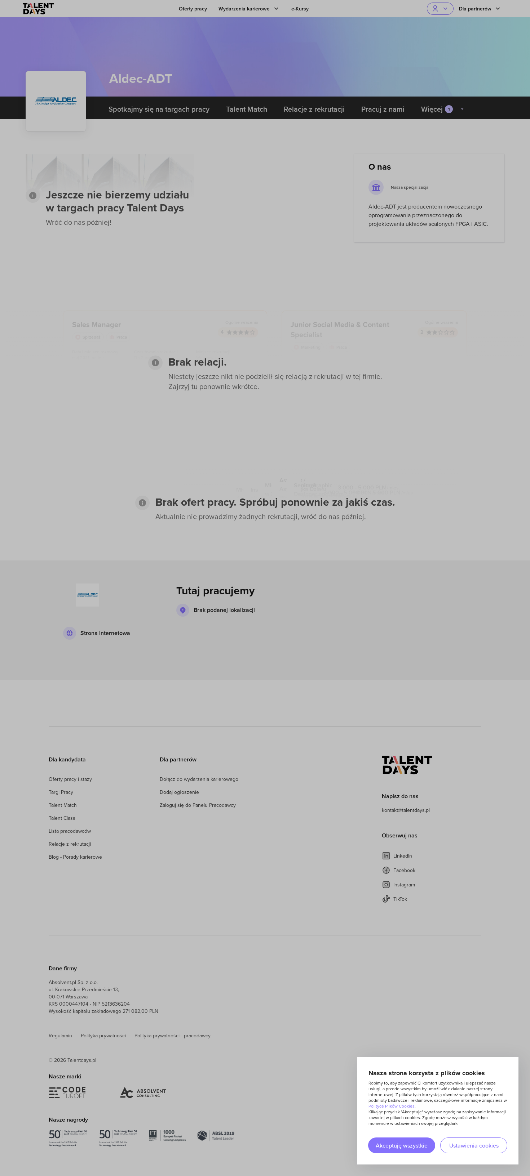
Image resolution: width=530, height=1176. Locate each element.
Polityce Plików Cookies (391, 1106)
